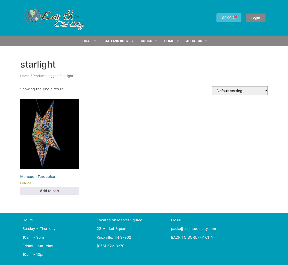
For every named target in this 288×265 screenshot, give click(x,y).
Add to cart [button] (49, 190)
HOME (169, 41)
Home (25, 76)
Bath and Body (116, 41)
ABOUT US (194, 41)
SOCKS (146, 41)
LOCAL (86, 41)
